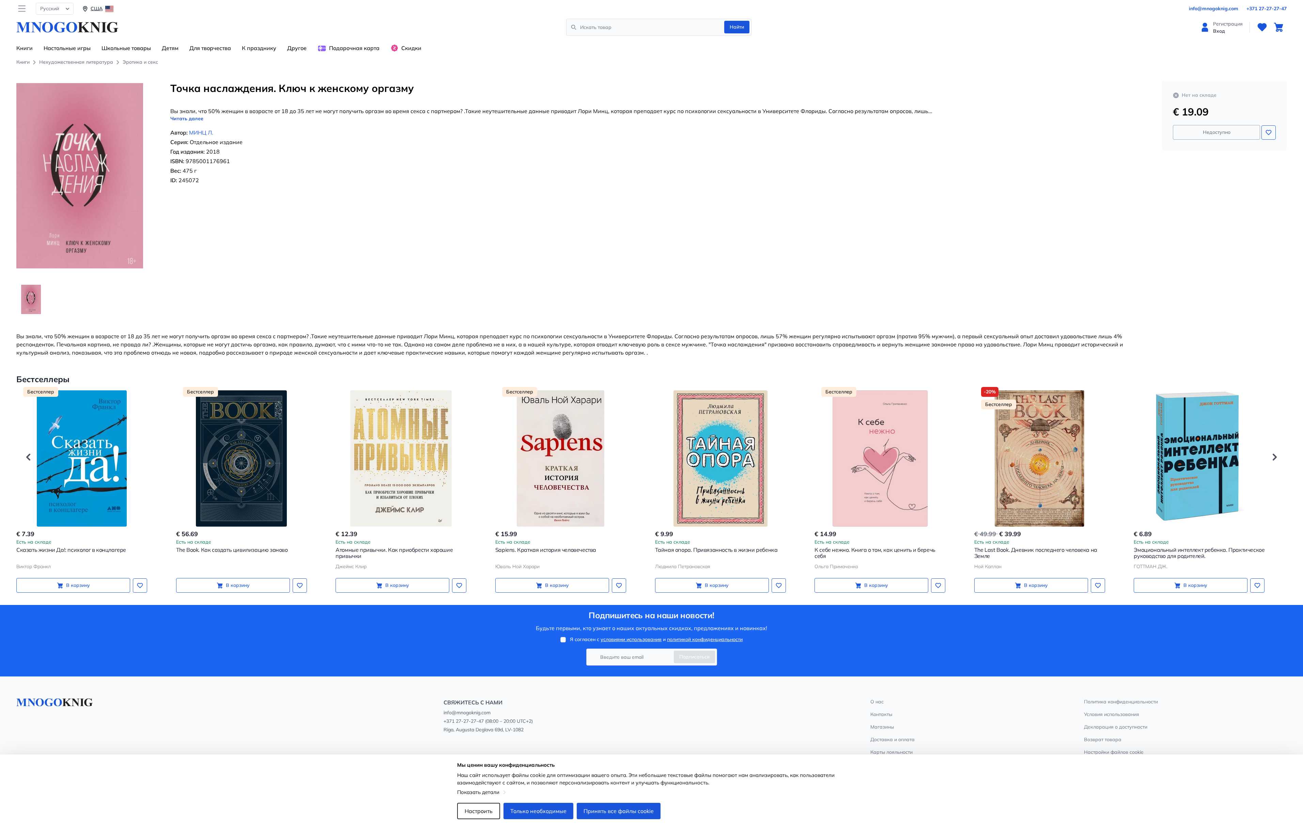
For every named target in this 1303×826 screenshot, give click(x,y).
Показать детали (478, 792)
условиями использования (631, 639)
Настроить (479, 811)
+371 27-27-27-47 (1266, 8)
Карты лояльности (891, 752)
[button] (28, 457)
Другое (297, 48)
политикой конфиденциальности (705, 639)
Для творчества (210, 48)
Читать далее (186, 118)
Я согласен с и (656, 639)
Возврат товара (1102, 739)
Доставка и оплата (892, 739)
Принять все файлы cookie (619, 811)
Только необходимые (538, 811)
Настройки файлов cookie (1114, 752)
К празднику (259, 48)
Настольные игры (67, 48)
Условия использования (1111, 714)
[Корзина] (1278, 27)
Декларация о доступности (1115, 727)
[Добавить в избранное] (1268, 132)
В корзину (78, 585)
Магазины (882, 727)
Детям (170, 48)
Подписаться (694, 657)
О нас (877, 702)
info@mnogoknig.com (1213, 8)
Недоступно (1216, 132)
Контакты (881, 714)
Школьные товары (126, 48)
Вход (1219, 31)
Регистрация (1228, 24)
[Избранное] (1262, 27)
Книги (24, 48)
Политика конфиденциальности (1121, 702)
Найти (737, 27)
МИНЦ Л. (201, 132)
